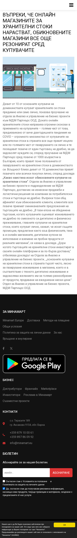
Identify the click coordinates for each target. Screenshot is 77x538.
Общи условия (12, 326)
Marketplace (49, 388)
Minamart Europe (13, 320)
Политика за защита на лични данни (26, 332)
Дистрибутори (12, 388)
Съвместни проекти (16, 401)
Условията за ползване (35, 481)
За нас (58, 332)
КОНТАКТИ (10, 411)
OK (64, 524)
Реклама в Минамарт (37, 395)
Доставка (33, 320)
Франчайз (31, 388)
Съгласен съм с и (27, 483)
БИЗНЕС (8, 380)
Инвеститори (11, 395)
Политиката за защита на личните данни (23, 484)
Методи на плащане (56, 320)
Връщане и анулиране (17, 338)
